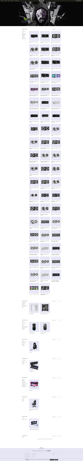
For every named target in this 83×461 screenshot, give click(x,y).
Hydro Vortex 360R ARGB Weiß (34, 429)
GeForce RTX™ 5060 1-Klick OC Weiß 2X (55, 161)
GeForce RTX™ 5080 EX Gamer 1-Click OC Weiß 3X (34, 281)
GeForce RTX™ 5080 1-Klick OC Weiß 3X (45, 267)
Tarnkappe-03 (32, 371)
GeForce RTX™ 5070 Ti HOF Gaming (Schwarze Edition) (55, 254)
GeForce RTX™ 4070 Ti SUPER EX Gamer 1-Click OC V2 (55, 95)
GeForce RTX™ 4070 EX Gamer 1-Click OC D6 (34, 82)
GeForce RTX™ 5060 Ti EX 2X (34, 214)
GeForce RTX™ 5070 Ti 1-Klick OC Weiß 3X (44, 241)
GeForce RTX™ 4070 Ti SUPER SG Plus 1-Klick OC (44, 108)
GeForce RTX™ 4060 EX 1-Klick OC (55, 42)
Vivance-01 (31, 390)
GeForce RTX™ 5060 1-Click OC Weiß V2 (34, 175)
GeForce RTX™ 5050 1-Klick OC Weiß (55, 135)
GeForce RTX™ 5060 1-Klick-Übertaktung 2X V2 (34, 161)
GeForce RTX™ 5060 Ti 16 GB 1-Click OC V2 (45, 201)
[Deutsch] (81, 0)
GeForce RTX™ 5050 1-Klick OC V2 (45, 135)
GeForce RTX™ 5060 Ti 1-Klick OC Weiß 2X (55, 188)
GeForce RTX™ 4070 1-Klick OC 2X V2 (55, 69)
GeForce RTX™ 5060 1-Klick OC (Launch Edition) (45, 148)
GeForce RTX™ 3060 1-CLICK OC (34, 42)
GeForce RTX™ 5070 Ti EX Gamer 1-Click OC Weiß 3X (33, 254)
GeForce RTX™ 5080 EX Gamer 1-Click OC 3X (55, 267)
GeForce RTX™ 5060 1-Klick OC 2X (55, 148)
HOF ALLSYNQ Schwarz (43, 313)
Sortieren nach (24, 29)
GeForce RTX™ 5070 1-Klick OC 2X (55, 214)
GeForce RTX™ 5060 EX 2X (44, 174)
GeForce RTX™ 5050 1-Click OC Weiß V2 (34, 148)
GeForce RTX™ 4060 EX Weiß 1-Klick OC (34, 55)
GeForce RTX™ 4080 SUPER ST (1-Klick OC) (55, 122)
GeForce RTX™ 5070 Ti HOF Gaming (44, 254)
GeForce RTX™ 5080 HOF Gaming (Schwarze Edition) (55, 281)
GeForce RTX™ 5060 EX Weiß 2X (55, 175)
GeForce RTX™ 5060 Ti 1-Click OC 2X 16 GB (44, 188)
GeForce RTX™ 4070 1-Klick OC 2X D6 (45, 69)
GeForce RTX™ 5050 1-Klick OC (34, 134)
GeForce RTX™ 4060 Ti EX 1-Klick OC (55, 55)
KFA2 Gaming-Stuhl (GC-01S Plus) (34, 410)
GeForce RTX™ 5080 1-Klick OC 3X (34, 267)
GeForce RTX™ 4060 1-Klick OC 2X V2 (45, 42)
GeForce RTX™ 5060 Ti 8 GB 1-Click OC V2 (55, 201)
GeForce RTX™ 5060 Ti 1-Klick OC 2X (34, 188)
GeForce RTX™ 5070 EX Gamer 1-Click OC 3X (45, 228)
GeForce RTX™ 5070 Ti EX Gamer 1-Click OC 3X (55, 241)
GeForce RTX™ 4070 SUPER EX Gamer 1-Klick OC (56, 82)
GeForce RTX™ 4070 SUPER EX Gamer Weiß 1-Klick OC (45, 95)
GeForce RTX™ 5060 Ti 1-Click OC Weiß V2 (34, 201)
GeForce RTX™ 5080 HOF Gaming (44, 281)
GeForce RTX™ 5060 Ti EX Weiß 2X (44, 214)
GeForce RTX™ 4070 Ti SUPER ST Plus (34, 122)
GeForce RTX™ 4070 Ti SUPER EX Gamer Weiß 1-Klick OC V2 (34, 108)
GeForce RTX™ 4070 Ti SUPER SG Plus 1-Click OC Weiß (55, 108)
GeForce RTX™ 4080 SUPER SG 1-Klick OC (45, 122)
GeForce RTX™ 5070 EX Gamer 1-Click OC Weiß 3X (55, 228)
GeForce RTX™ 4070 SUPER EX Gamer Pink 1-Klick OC (34, 95)
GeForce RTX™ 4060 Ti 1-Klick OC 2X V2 (44, 55)
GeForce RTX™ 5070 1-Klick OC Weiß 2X (34, 228)
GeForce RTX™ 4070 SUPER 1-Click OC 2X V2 (44, 82)
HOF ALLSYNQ (32, 313)
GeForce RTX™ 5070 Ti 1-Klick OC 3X (34, 241)
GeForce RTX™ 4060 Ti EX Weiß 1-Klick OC (33, 69)
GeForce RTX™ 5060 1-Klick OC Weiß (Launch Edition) (45, 161)
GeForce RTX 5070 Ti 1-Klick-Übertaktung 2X (44, 294)
